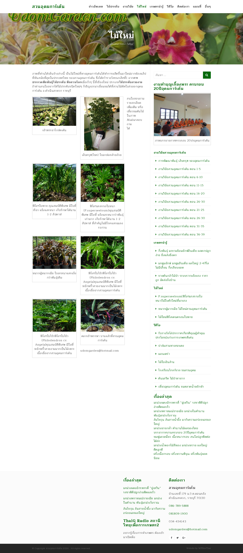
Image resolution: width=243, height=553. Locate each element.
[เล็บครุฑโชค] (101, 124)
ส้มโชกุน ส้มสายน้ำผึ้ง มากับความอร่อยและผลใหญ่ (182, 421)
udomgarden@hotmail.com (188, 529)
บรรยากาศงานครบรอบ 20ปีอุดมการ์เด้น (179, 432)
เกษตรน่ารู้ (156, 6)
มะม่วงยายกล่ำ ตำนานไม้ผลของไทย (176, 428)
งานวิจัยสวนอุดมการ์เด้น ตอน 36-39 (181, 234)
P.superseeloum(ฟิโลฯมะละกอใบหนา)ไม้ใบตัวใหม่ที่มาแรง (178, 298)
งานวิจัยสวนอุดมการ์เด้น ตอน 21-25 (181, 210)
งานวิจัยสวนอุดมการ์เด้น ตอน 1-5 (179, 169)
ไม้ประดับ (113, 6)
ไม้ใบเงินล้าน (166, 362)
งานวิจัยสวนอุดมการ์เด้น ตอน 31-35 (181, 226)
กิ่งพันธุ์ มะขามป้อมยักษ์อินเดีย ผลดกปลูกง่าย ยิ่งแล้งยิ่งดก (183, 253)
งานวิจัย (128, 6)
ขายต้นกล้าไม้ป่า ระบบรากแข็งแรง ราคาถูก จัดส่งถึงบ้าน (181, 277)
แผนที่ (197, 6)
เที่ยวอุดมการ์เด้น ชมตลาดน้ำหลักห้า (181, 386)
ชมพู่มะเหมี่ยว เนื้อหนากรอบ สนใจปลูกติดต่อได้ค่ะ (182, 438)
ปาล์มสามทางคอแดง (171, 345)
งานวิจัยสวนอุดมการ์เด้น (170, 152)
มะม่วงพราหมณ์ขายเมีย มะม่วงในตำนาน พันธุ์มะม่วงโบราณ (179, 413)
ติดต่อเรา (183, 6)
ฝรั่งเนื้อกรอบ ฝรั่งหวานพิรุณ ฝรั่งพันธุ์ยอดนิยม (180, 456)
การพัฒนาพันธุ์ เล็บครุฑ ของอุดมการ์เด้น (184, 161)
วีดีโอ (170, 6)
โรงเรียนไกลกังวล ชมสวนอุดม (177, 370)
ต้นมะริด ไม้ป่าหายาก (171, 378)
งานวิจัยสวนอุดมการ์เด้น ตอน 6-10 (180, 177)
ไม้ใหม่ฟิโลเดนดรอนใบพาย (175, 317)
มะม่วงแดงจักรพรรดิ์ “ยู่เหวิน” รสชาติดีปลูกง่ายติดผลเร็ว (181, 404)
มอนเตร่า (164, 354)
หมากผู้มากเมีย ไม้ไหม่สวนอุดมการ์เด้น (182, 309)
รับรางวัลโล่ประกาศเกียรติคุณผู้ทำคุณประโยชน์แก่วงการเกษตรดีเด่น (180, 335)
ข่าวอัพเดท (96, 6)
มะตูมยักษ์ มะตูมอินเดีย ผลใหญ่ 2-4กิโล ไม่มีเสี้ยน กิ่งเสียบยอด (182, 265)
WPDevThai (204, 548)
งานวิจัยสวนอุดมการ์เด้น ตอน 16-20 (181, 193)
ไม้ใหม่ (141, 6)
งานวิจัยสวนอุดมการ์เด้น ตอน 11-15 (181, 185)
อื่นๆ (208, 6)
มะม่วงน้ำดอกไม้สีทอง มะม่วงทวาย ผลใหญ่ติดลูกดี (180, 447)
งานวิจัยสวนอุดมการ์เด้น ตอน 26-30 (181, 201)
